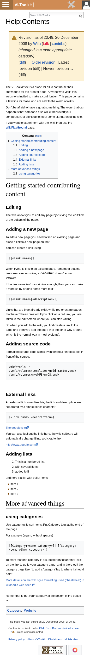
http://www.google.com (20, 444)
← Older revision (41, 62)
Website (30, 610)
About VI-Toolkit (36, 639)
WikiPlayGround (16, 127)
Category (14, 610)
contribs (58, 44)
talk (46, 44)
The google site (16, 427)
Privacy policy (16, 639)
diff (22, 62)
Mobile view (71, 639)
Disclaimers (55, 639)
